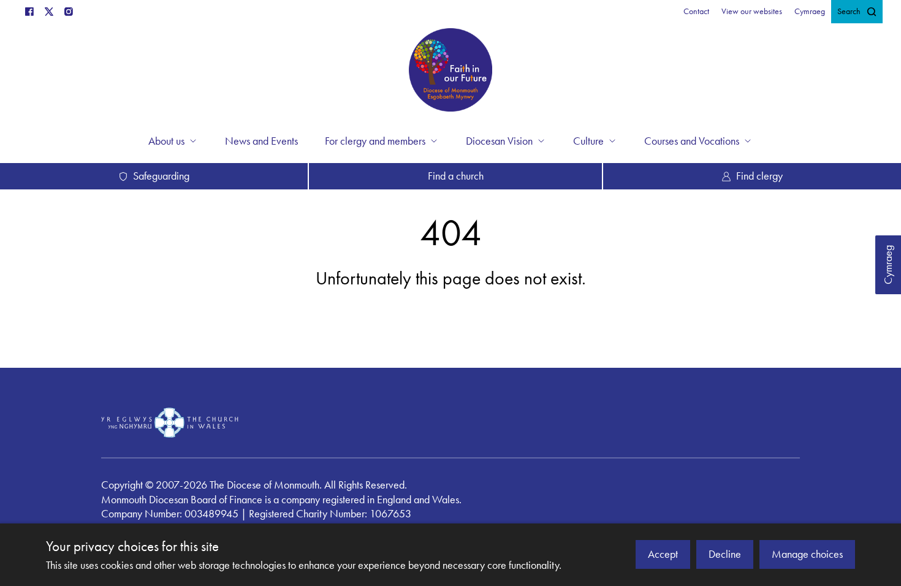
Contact (696, 11)
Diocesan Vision (499, 141)
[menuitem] (696, 11)
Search (849, 11)
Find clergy (759, 176)
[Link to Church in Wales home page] (169, 422)
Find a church (456, 176)
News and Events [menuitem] (261, 141)
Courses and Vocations (691, 141)
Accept (663, 554)
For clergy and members (375, 141)
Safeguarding (161, 176)
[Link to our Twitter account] (49, 11)
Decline (725, 554)
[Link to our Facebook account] (29, 11)
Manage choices (807, 554)
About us (166, 141)
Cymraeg (888, 264)
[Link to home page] (450, 71)
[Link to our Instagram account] (68, 11)
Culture (588, 141)
